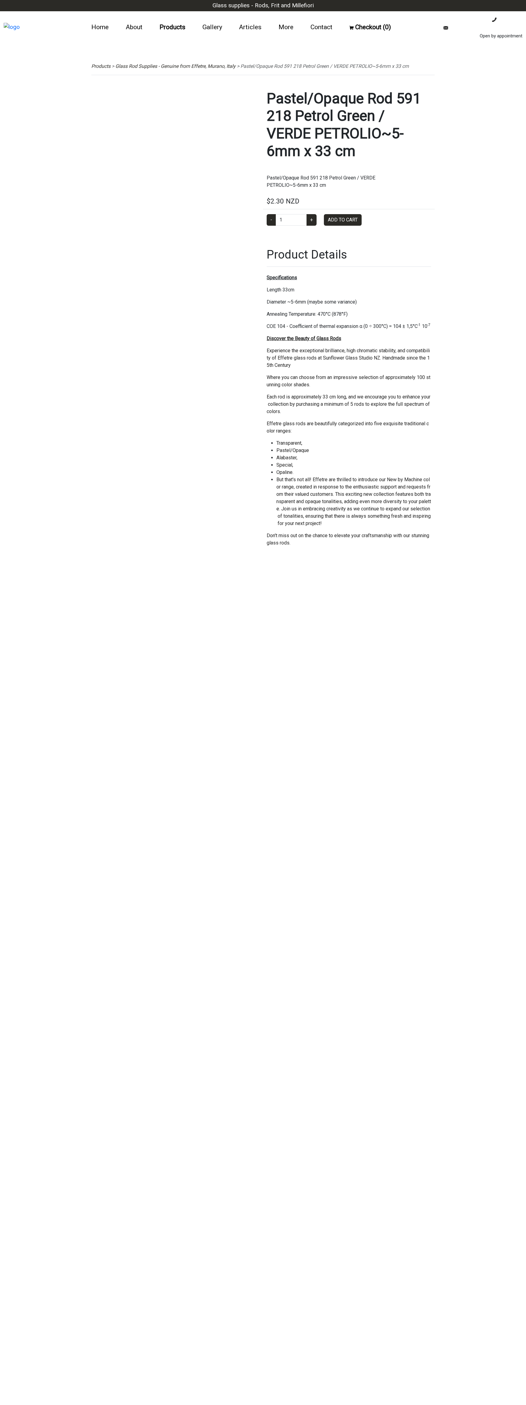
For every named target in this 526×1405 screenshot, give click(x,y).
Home (100, 27)
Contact (321, 27)
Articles (250, 27)
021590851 (509, 19)
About (134, 27)
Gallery (212, 27)
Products (172, 27)
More (286, 27)
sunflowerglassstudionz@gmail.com (485, 27)
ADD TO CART (343, 220)
